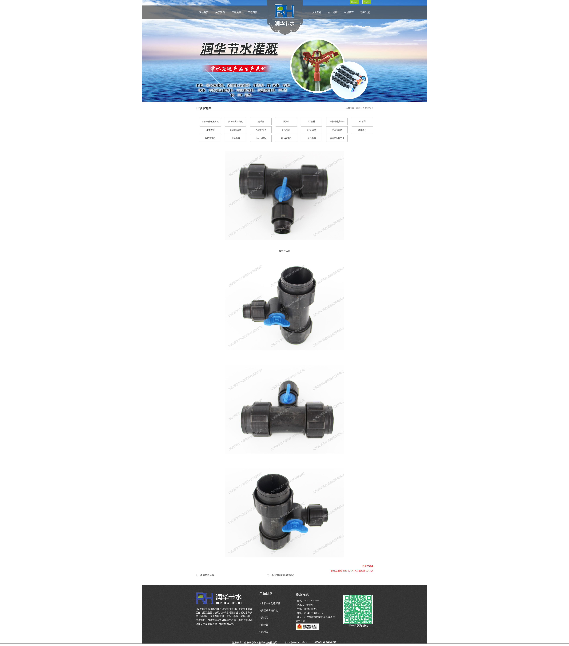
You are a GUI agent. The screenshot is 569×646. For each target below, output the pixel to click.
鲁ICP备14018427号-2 (299, 642)
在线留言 (349, 12)
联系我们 (365, 12)
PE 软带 (362, 121)
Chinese (354, 2)
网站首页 (203, 12)
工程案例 (252, 12)
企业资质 (332, 12)
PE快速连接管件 (337, 121)
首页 (358, 108)
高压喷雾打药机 (235, 121)
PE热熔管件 (261, 130)
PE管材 (311, 121)
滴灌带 (286, 121)
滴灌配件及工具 (337, 138)
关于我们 (220, 12)
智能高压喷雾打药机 (284, 575)
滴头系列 (235, 138)
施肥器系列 (210, 138)
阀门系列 (311, 138)
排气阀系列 (286, 138)
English (367, 2)
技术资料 (316, 12)
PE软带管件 (235, 130)
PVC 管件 (311, 130)
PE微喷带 (210, 130)
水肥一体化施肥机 (210, 121)
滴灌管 (261, 121)
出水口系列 (261, 138)
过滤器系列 (337, 130)
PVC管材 (286, 130)
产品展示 (236, 12)
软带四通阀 (208, 575)
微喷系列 (362, 130)
